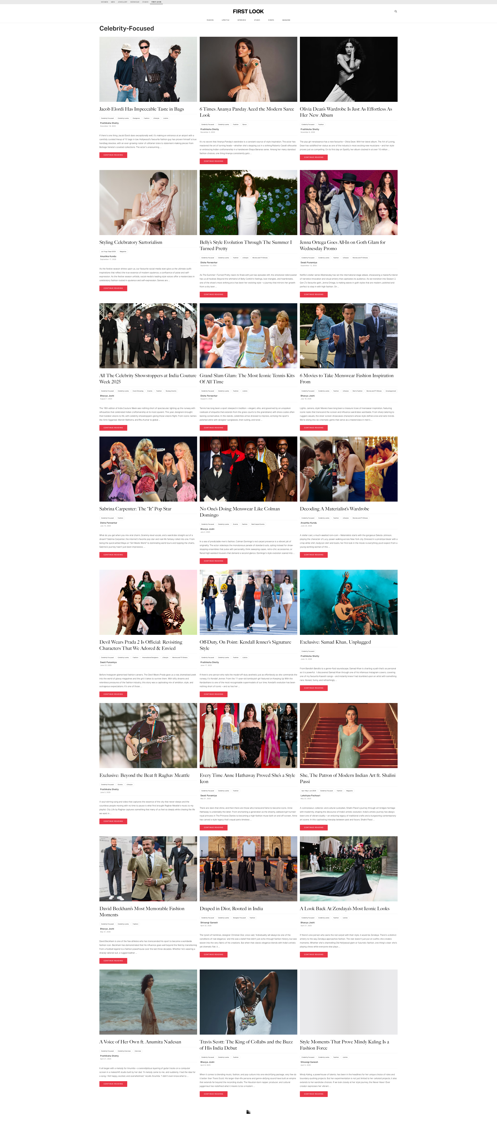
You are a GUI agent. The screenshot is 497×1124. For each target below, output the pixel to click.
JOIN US (248, 573)
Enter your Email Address (218, 565)
